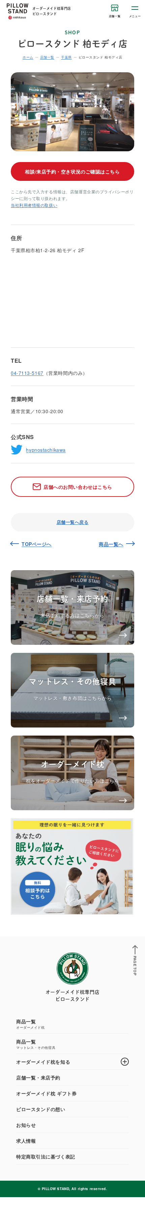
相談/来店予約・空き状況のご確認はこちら (72, 171)
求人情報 (26, 1140)
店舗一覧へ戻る (73, 522)
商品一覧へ (111, 544)
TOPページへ (37, 544)
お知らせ (26, 1124)
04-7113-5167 (27, 372)
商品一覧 (30, 1024)
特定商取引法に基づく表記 (45, 1156)
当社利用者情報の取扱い (34, 205)
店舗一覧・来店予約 (38, 1077)
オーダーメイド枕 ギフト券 (46, 1093)
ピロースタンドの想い (40, 1109)
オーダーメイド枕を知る (43, 1061)
